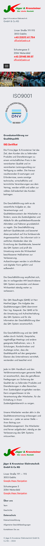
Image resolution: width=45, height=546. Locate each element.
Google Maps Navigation (15, 480)
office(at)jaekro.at (22, 40)
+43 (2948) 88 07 (23, 56)
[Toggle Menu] (6, 66)
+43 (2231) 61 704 (24, 37)
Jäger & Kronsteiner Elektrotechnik (15, 18)
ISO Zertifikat (10, 144)
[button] (17, 84)
